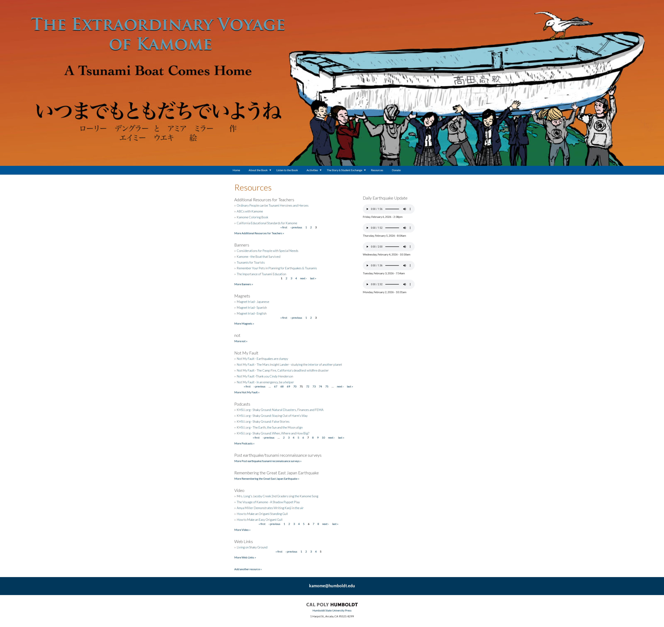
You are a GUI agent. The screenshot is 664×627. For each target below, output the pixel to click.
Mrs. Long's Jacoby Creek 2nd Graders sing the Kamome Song (277, 496)
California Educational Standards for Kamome (267, 223)
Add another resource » (248, 569)
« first (283, 227)
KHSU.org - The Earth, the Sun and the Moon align (270, 427)
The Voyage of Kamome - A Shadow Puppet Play (268, 502)
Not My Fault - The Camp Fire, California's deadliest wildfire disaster (283, 370)
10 (323, 437)
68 (282, 386)
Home (236, 170)
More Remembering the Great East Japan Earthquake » (266, 478)
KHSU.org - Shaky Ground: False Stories (263, 421)
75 (326, 386)
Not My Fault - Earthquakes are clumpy (262, 358)
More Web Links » (245, 557)
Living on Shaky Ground (252, 547)
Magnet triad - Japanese (253, 301)
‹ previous (296, 227)
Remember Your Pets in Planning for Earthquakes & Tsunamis (277, 268)
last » (313, 278)
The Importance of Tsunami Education (261, 274)
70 (294, 386)
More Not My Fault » (247, 392)
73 (314, 386)
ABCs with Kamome (250, 211)
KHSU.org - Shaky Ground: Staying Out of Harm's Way (272, 415)
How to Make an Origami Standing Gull (262, 514)
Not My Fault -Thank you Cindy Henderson (265, 376)
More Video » (242, 529)
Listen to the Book (287, 170)
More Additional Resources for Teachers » (259, 233)
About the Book (258, 170)
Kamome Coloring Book (252, 217)
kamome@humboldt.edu (332, 585)
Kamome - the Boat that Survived (258, 256)
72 (307, 386)
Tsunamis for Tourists (251, 262)
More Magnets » (244, 323)
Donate (396, 170)
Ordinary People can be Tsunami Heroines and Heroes (272, 205)
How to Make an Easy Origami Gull (260, 519)
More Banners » (243, 284)
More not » (240, 341)
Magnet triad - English (251, 313)
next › (303, 278)
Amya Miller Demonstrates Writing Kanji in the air (270, 508)
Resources (377, 170)
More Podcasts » (244, 443)
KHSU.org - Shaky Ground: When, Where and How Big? (273, 433)
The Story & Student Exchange (344, 170)
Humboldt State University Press (332, 610)
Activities (312, 170)
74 (320, 386)
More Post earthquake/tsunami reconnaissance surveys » (268, 461)
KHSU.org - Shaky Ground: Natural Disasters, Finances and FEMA (280, 410)
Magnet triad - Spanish (252, 307)
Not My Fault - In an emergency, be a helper (265, 382)
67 (275, 386)
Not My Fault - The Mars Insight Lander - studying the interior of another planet (289, 364)
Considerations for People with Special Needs (267, 251)
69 (288, 386)
